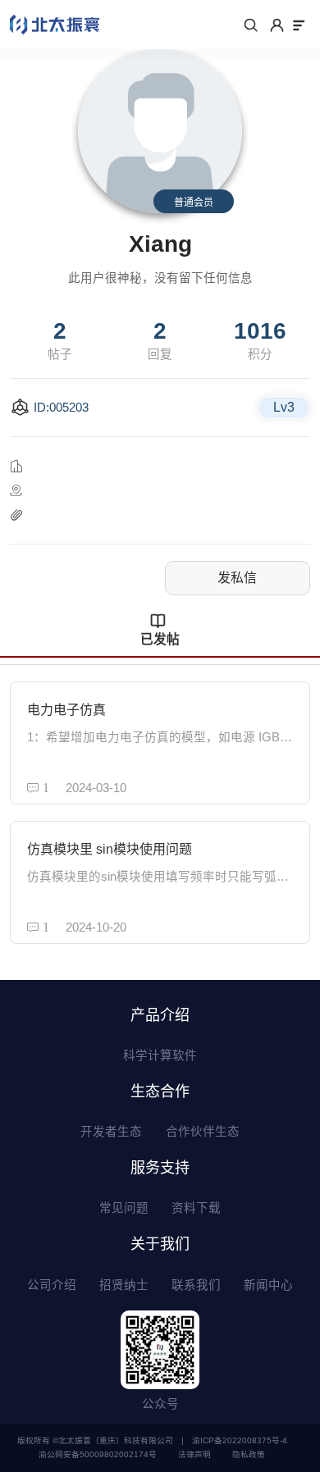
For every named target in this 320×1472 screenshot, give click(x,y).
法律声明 (194, 1454)
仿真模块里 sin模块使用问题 (109, 849)
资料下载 (196, 1208)
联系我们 (196, 1285)
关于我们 (160, 1244)
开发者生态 (111, 1131)
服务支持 (160, 1168)
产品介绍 (160, 1015)
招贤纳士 (124, 1285)
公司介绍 (51, 1285)
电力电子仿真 (66, 710)
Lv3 (284, 407)
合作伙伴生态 (203, 1131)
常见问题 (124, 1208)
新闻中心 (268, 1285)
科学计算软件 (160, 1055)
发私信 (237, 578)
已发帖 (160, 639)
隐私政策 (248, 1454)
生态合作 (160, 1091)
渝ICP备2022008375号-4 (239, 1440)
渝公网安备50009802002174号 (98, 1454)
